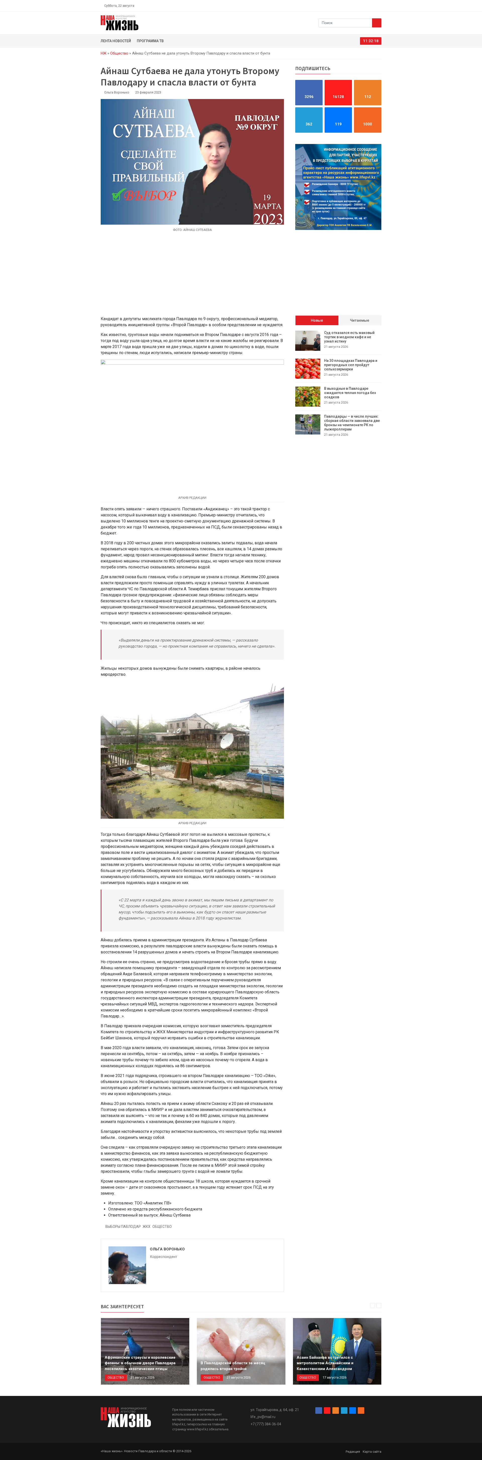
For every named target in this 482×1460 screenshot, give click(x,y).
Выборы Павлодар (123, 1227)
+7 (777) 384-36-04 (266, 1424)
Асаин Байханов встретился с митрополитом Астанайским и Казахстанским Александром (325, 1363)
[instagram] (356, 5)
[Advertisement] (192, 277)
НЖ (103, 53)
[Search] (376, 22)
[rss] (379, 5)
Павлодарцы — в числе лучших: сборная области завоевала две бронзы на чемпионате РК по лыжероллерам (352, 422)
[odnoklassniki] (362, 5)
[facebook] (350, 5)
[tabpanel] (338, 384)
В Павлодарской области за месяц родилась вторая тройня (233, 1366)
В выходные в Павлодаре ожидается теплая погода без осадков (350, 392)
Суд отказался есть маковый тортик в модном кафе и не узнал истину (349, 337)
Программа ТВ (150, 41)
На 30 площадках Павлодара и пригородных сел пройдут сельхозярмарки (350, 365)
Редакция (353, 1451)
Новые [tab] (317, 320)
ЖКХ (146, 1227)
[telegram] (368, 5)
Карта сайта (372, 1451)
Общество (119, 53)
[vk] (374, 5)
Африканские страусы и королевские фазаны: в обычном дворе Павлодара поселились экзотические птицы (140, 1363)
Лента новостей (116, 41)
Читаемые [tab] (359, 320)
